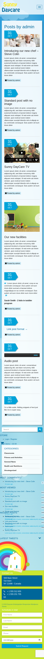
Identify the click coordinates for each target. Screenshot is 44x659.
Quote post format (12, 511)
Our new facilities (11, 506)
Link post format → (17, 329)
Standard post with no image (16, 501)
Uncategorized (10, 470)
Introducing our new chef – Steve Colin (20, 481)
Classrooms (9, 453)
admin (17, 80)
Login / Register (11, 439)
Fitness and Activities (13, 457)
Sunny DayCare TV (12, 496)
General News (10, 462)
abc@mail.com (13, 597)
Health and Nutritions (13, 466)
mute (31, 355)
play (6, 355)
